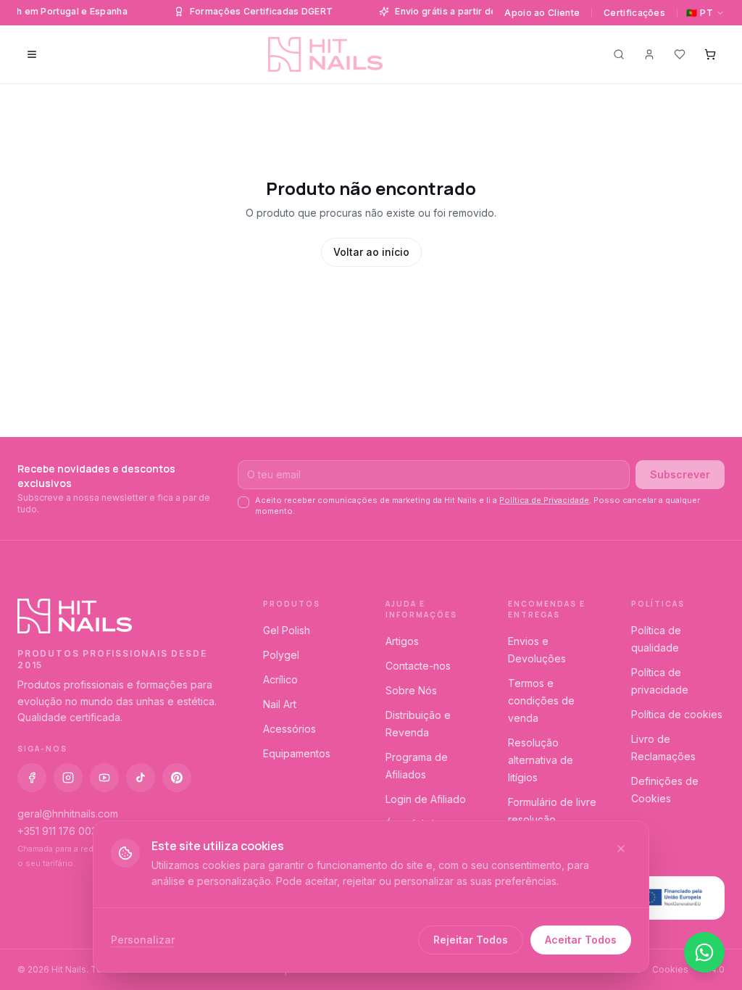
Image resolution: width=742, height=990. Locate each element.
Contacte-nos (418, 666)
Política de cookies (676, 714)
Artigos (402, 641)
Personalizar (143, 939)
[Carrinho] (710, 54)
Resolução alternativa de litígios (540, 759)
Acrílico (280, 679)
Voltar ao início (371, 252)
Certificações (634, 12)
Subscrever (680, 474)
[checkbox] (243, 502)
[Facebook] (31, 777)
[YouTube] (104, 777)
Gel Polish (286, 630)
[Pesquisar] (618, 54)
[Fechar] (621, 849)
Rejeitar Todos (470, 939)
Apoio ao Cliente (542, 12)
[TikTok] (140, 777)
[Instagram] (68, 777)
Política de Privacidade (544, 500)
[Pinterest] (176, 777)
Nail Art (279, 704)
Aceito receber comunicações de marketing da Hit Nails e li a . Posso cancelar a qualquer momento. (477, 505)
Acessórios (289, 729)
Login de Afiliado (425, 799)
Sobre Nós (411, 690)
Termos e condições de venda (541, 700)
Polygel (281, 655)
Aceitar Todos (581, 939)
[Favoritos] (679, 54)
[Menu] (31, 54)
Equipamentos (296, 753)
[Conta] (649, 54)
